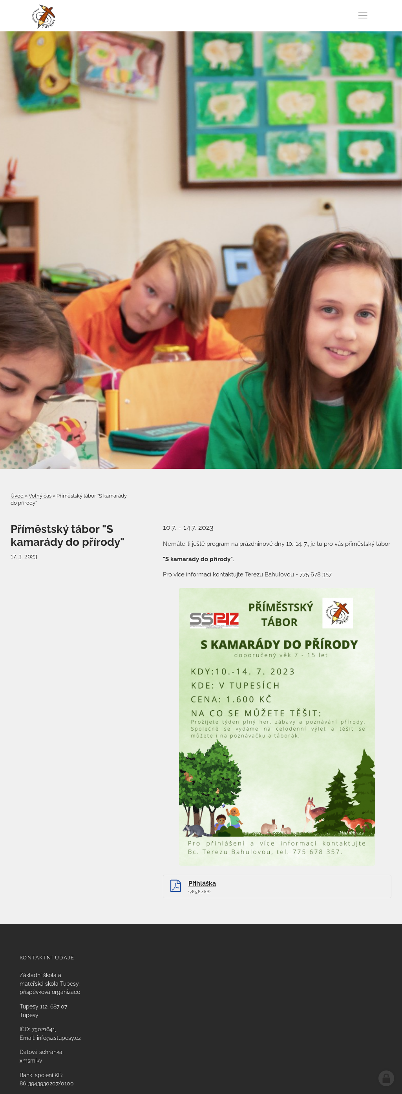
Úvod (17, 496)
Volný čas (40, 496)
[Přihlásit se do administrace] (386, 1078)
